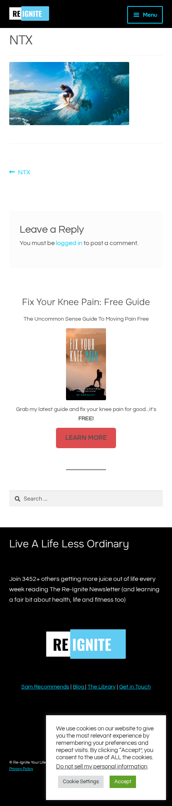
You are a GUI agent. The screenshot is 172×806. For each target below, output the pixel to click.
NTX (24, 173)
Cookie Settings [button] (81, 781)
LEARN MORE (86, 438)
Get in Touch (135, 687)
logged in (69, 243)
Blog (79, 687)
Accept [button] (122, 781)
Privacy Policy (21, 769)
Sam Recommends (45, 687)
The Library (102, 687)
